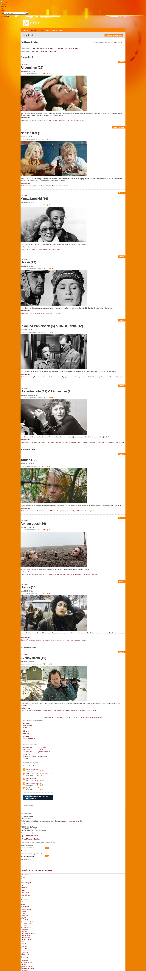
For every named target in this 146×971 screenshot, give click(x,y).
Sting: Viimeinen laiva (33, 769)
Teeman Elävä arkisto (29, 756)
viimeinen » (98, 717)
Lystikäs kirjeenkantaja (33, 788)
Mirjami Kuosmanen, (40, 442)
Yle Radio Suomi (26, 924)
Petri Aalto (83, 640)
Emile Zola (57, 313)
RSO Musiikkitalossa (29, 755)
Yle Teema (24, 915)
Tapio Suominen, (46, 186)
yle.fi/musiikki (25, 906)
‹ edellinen (59, 717)
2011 (42, 51)
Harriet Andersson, (38, 313)
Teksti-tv (23, 881)
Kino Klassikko (42, 747)
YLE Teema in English (32, 839)
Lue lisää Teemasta (31, 836)
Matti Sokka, (39, 249)
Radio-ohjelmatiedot (27, 922)
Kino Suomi (24, 64)
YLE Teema (26, 805)
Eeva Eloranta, (53, 120)
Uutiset (3, 4)
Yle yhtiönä (24, 960)
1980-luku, (40, 120)
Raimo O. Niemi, (50, 511)
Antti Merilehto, (79, 511)
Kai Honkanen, (82, 710)
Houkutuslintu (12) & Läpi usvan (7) (46, 391)
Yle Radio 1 (24, 926)
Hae (2, 13)
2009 (33, 51)
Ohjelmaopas (47, 870)
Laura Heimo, (79, 574)
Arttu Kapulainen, (61, 511)
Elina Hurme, (71, 574)
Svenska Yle (5, 16)
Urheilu (23, 879)
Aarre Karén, (88, 574)
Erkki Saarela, (62, 120)
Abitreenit (24, 898)
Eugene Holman (56, 249)
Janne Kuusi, (42, 574)
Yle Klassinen (25, 937)
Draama (26, 733)
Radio (3, 10)
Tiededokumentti (42, 756)
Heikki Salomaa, (62, 574)
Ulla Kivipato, (47, 249)
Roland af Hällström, (90, 377)
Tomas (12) (29, 460)
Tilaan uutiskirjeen (27, 845)
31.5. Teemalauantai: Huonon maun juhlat (39, 774)
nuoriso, (31, 710)
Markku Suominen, (57, 186)
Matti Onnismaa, (40, 511)
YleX (22, 941)
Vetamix (23, 902)
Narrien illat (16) (32, 133)
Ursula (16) (28, 587)
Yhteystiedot (25, 970)
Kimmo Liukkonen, (71, 710)
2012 (46, 51)
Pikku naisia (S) (31, 778)
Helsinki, (38, 640)
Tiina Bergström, (52, 574)
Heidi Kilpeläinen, (75, 640)
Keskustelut (24, 887)
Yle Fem (38, 870)
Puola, (31, 313)
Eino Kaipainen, (79, 377)
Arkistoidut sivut (26, 950)
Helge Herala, (101, 377)
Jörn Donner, (33, 120)
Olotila (23, 904)
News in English (26, 883)
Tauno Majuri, (62, 377)
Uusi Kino (26, 758)
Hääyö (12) (28, 262)
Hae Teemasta (58, 30)
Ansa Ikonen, (70, 377)
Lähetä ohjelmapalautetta (114, 35)
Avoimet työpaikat (26, 966)
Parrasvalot (41, 749)
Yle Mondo (24, 929)
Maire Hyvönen (119, 442)
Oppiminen (24, 900)
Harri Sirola (95, 574)
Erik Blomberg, (49, 313)
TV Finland (24, 919)
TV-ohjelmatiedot (26, 909)
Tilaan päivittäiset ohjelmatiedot (31, 854)
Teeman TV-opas (36, 30)
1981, (55, 710)
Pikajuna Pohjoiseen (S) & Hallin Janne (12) (52, 326)
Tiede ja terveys (29, 738)
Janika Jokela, (70, 511)
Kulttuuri (26, 728)
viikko (30, 766)
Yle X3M (23, 943)
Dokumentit (27, 726)
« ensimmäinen (49, 717)
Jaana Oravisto (91, 710)
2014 (55, 51)
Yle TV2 (30, 870)
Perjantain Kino (27, 751)
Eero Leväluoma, (110, 442)
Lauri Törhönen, (71, 120)
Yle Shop (24, 946)
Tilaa (47, 848)
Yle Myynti (24, 948)
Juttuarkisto (27, 741)
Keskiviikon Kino (28, 747)
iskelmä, (31, 186)
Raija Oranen (80, 120)
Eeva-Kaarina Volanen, (41, 377)
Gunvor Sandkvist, (70, 442)
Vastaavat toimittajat (27, 968)
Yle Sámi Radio (26, 935)
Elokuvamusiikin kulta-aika (34, 783)
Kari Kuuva (66, 186)
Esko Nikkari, (38, 710)
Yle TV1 (23, 870)
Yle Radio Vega (26, 939)
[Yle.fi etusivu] (4, 2)
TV (2, 8)
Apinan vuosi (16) (33, 523)
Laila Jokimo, (110, 377)
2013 (51, 51)
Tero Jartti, (32, 511)
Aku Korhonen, (52, 377)
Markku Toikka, (61, 710)
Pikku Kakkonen (26, 895)
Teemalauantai (42, 755)
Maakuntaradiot (26, 928)
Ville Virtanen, (45, 640)
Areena (3, 6)
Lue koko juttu (25, 117)
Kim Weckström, (55, 640)
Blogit (22, 885)
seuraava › (89, 717)
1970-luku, (37, 186)
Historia (26, 731)
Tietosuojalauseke (27, 962)
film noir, (31, 377)
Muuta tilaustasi (26, 851)
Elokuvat (121, 61)
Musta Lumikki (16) (34, 198)
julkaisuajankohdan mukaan (43, 48)
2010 (37, 51)
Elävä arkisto (25, 892)
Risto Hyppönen (89, 511)
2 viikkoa (35, 766)
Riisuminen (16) (32, 67)
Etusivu (25, 30)
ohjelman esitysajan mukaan (68, 48)
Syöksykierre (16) (33, 658)
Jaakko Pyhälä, (64, 640)
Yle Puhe (24, 931)
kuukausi (42, 766)
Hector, (46, 120)
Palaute (47, 30)
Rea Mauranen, (33, 574)
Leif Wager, (117, 377)
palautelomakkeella (75, 821)
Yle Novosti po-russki (28, 933)
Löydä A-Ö (24, 953)
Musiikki (121, 127)
